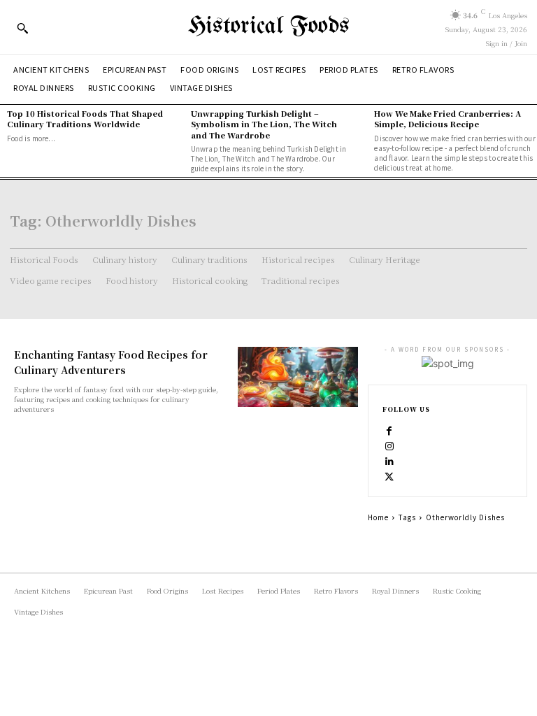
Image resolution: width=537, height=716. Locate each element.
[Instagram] (389, 445)
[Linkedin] (389, 460)
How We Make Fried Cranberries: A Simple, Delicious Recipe (447, 118)
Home (378, 517)
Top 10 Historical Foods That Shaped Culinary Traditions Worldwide (85, 118)
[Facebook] (389, 429)
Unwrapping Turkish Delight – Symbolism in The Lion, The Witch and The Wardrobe (264, 124)
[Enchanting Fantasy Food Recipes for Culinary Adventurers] (298, 377)
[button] (22, 28)
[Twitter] (389, 475)
